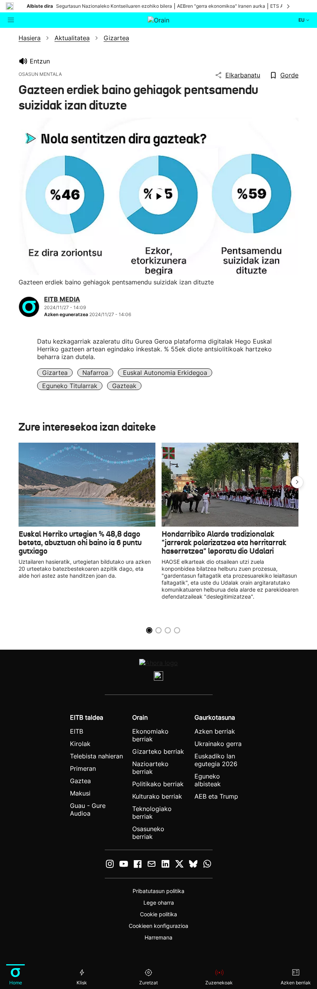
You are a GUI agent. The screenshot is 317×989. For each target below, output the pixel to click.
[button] (297, 482)
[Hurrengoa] (288, 6)
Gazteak (124, 386)
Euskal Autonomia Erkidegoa (165, 372)
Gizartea (55, 372)
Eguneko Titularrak (69, 386)
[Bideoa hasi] (158, 196)
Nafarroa (95, 372)
